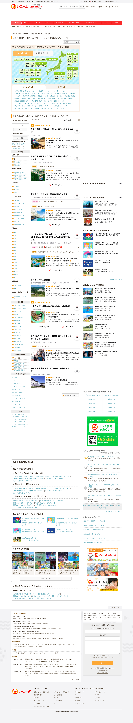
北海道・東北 (15, 26)
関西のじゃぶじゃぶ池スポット (23, 505)
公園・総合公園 (62, 98)
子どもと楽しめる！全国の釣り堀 (94, 538)
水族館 (63, 91)
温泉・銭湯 (42, 101)
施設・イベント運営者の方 (41, 692)
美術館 (16, 98)
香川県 (27, 75)
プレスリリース (99, 700)
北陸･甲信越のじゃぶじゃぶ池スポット (53, 501)
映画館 (70, 98)
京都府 (27, 63)
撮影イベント (16, 389)
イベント (27, 22)
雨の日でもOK (95, 6)
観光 (69, 103)
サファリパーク (50, 91)
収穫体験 (38, 623)
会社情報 (97, 698)
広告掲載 (36, 698)
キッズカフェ (56, 106)
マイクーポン (85, 1)
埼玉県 (75, 73)
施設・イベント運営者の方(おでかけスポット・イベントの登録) (40, 653)
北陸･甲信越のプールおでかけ (44, 476)
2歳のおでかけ (93, 399)
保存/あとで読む (96, 1)
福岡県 (27, 79)
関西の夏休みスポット (36, 491)
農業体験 (26, 96)
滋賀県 (33, 66)
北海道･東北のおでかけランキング (24, 594)
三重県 (62, 78)
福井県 (22, 59)
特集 (116, 22)
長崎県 (22, 79)
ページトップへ (116, 608)
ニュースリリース (39, 700)
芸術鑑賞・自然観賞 (18, 392)
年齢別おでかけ (74, 22)
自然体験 (14, 377)
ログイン (118, 1)
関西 (64, 26)
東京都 (69, 71)
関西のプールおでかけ (36, 478)
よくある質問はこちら (102, 670)
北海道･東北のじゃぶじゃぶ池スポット (26, 501)
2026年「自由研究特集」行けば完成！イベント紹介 (20, 425)
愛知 (49, 26)
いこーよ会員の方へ (102, 673)
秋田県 (69, 61)
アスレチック (40, 98)
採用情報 (77, 700)
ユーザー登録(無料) (108, 1)
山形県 (75, 61)
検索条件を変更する (71, 395)
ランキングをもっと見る (114, 511)
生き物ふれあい (16, 383)
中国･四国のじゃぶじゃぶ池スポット (47, 505)
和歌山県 (44, 66)
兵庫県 (38, 66)
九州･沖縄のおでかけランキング (46, 598)
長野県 (16, 59)
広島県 (27, 70)
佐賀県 (16, 79)
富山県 (33, 59)
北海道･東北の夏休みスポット (23, 488)
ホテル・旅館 (52, 101)
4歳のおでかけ (93, 403)
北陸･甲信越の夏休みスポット (44, 488)
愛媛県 (38, 75)
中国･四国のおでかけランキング (23, 598)
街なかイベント (16, 401)
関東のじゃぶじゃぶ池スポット (23, 503)
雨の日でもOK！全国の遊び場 (93, 529)
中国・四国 (80, 26)
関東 (27, 26)
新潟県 (38, 59)
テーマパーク (33, 91)
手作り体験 (22, 623)
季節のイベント (16, 395)
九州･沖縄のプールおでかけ (22, 481)
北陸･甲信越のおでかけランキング (48, 594)
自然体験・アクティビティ (49, 108)
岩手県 (69, 59)
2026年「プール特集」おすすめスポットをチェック (20, 420)
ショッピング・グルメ (18, 386)
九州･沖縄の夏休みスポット (22, 493)
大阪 (67, 26)
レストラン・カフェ (34, 103)
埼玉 (41, 26)
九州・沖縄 (89, 26)
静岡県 (62, 76)
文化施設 (23, 98)
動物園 (41, 91)
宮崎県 (27, 81)
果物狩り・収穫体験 (69, 93)
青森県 (75, 56)
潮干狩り (33, 96)
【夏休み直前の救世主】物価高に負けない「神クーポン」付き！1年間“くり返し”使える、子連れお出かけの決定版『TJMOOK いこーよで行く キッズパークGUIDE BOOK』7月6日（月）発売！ (50, 666)
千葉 (38, 26)
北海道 (22, 26)
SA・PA (65, 106)
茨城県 (69, 76)
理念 (76, 695)
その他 (62, 108)
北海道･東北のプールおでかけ (23, 476)
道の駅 (64, 103)
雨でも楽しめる (17, 633)
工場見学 (59, 96)
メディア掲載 (58, 700)
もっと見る (75, 679)
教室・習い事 (56, 103)
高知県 (33, 75)
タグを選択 (20, 138)
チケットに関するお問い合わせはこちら (102, 668)
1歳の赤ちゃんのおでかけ (112, 395)
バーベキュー (45, 93)
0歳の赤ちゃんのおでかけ (92, 395)
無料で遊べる (26, 628)
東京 (30, 26)
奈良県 (27, 66)
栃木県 (75, 76)
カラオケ (35, 106)
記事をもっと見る (46, 578)
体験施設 (67, 96)
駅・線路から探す (44, 53)
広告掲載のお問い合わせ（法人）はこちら (102, 657)
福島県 (69, 64)
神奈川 (34, 26)
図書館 (22, 101)
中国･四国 (117, 505)
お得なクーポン (17, 628)
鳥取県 (27, 72)
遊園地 (25, 91)
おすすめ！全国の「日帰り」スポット (95, 521)
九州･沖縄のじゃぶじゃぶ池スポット (25, 507)
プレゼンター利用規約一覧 (61, 692)
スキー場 (61, 101)
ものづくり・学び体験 (18, 398)
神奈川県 (75, 71)
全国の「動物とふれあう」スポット (95, 525)
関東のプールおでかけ (62, 476)
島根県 (38, 72)
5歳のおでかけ (112, 403)
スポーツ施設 (50, 98)
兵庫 (73, 26)
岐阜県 (57, 76)
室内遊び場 (18, 91)
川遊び (59, 628)
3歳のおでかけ (112, 399)
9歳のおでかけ (112, 411)
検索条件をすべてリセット (71, 42)
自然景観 (58, 93)
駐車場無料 (34, 628)
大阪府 (33, 63)
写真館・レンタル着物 (32, 108)
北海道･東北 (95, 505)
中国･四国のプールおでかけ (54, 478)
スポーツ (14, 380)
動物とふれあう (104, 6)
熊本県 (38, 81)
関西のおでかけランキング (59, 596)
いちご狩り (18, 96)
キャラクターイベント (18, 407)
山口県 (22, 70)
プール (28, 101)
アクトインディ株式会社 (96, 688)
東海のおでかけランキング (41, 596)
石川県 (27, 59)
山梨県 (44, 59)
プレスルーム (58, 698)
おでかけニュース (91, 22)
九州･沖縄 (102, 508)
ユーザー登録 (16, 653)
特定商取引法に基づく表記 (41, 706)
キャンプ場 (35, 93)
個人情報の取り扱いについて (102, 655)
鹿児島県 (22, 81)
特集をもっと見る (116, 279)
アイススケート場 (20, 103)
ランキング (59, 22)
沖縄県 (16, 81)
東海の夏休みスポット (20, 491)
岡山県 (33, 72)
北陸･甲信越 (105, 505)
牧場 (58, 91)
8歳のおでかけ (93, 411)
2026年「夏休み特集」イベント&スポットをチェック (20, 415)
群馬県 (69, 78)
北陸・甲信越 (56, 26)
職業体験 (45, 623)
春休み (87, 6)
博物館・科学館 (43, 96)
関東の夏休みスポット (62, 488)
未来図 (97, 695)
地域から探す (24, 53)
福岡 (94, 26)
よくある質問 (58, 695)
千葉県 (69, 73)
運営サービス (79, 698)
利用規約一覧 (38, 695)
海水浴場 (35, 101)
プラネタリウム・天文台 (22, 106)
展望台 (73, 96)
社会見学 (52, 96)
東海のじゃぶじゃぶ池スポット (45, 503)
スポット (16, 22)
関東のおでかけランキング (22, 596)
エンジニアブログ (80, 703)
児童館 (16, 101)
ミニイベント (16, 404)
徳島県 (22, 72)
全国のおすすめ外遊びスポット (93, 543)
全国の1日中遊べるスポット (92, 534)
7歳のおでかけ (112, 407)
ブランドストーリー (101, 692)
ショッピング (46, 103)
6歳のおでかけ (93, 407)
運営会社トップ (79, 692)
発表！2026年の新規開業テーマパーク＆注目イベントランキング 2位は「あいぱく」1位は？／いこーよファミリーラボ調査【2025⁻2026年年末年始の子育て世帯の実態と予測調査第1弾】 (50, 674)
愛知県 (57, 78)
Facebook (37, 703)
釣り (52, 93)
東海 (46, 26)
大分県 (33, 81)
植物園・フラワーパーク (22, 93)
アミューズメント (45, 106)
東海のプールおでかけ (20, 478)
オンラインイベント (42, 22)
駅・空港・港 (18, 108)
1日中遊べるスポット (116, 6)
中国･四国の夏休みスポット (54, 491)
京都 (70, 26)
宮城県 (75, 59)
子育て (106, 22)
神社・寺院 (31, 98)
